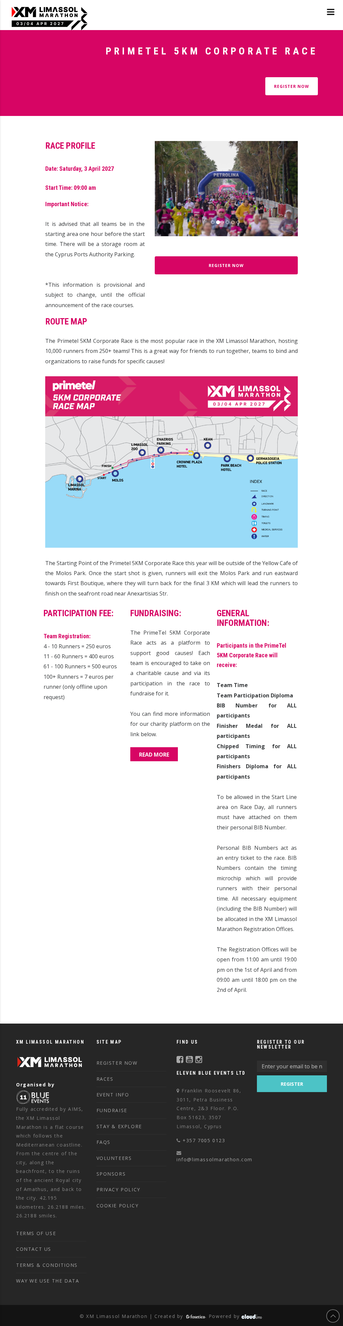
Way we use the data (47, 1281)
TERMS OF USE (36, 1233)
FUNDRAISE (111, 1110)
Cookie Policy (117, 1205)
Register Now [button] (226, 265)
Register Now (291, 86)
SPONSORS (111, 1174)
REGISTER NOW (117, 1063)
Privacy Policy (118, 1189)
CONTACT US (33, 1249)
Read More (154, 754)
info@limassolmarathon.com (215, 1159)
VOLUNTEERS (114, 1158)
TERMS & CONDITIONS (47, 1265)
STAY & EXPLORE (119, 1126)
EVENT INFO (112, 1094)
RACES (105, 1079)
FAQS (103, 1142)
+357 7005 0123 (204, 1140)
